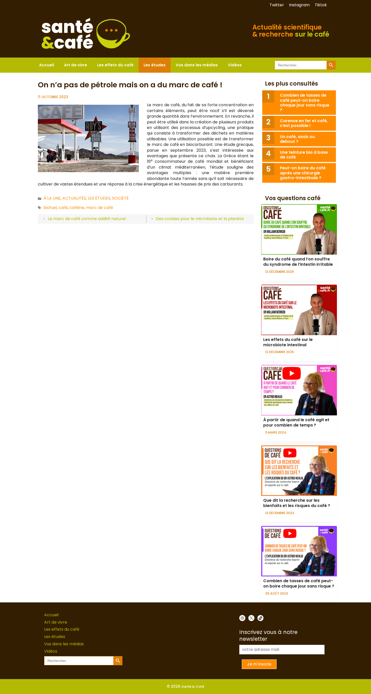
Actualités (74, 198)
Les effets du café (115, 65)
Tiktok (321, 5)
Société (120, 198)
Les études (155, 65)
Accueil (46, 65)
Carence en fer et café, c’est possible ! (304, 123)
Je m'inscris (259, 664)
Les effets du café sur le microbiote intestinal (288, 342)
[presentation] (299, 229)
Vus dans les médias (197, 65)
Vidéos (235, 65)
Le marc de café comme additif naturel (87, 219)
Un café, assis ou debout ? (297, 139)
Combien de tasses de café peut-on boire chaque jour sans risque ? (304, 102)
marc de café (99, 207)
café (63, 207)
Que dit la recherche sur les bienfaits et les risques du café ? (296, 503)
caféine (76, 207)
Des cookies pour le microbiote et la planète (200, 219)
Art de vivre (75, 65)
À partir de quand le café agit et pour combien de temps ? (296, 422)
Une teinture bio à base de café (304, 154)
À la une (52, 198)
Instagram (299, 5)
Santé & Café (192, 686)
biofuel (50, 207)
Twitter (277, 5)
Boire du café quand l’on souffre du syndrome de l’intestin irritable (298, 261)
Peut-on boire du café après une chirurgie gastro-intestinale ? (303, 172)
